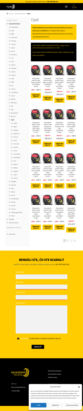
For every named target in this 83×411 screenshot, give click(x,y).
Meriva (15, 164)
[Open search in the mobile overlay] (74, 5)
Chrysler (13, 41)
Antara (15, 137)
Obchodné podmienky (54, 371)
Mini (12, 109)
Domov (11, 14)
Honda (13, 65)
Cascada (16, 144)
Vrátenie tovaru (52, 377)
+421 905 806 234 (52, 2)
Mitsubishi (14, 113)
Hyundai (13, 68)
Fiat (12, 58)
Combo (15, 147)
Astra (15, 140)
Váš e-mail (20, 282)
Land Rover (14, 92)
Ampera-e (16, 133)
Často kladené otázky (54, 374)
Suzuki (13, 205)
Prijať (38, 405)
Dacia (13, 51)
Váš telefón (21, 293)
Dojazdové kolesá (20, 14)
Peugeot (13, 181)
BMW (12, 34)
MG (12, 106)
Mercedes (14, 103)
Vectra (15, 178)
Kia (12, 85)
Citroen (13, 44)
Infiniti (13, 72)
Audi (12, 31)
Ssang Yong (14, 199)
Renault (13, 185)
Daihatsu (14, 54)
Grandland (16, 157)
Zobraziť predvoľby (72, 405)
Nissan (13, 116)
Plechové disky (13, 223)
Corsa (15, 151)
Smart (13, 195)
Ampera (15, 130)
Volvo (13, 216)
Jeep (12, 79)
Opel (12, 120)
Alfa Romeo (14, 27)
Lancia (13, 89)
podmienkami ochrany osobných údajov (45, 338)
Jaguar (13, 75)
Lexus (13, 96)
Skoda (13, 192)
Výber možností (36, 95)
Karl (14, 161)
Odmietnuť (55, 405)
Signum (15, 171)
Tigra (15, 175)
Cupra (13, 48)
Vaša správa (21, 303)
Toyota (13, 209)
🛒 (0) (74, 7)
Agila (15, 127)
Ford (12, 61)
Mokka (15, 168)
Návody (11, 234)
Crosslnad (16, 154)
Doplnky (11, 219)
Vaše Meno (20, 272)
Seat (12, 188)
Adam (15, 123)
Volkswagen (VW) (16, 212)
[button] (79, 387)
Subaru (13, 202)
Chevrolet (14, 37)
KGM (12, 82)
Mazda (13, 99)
